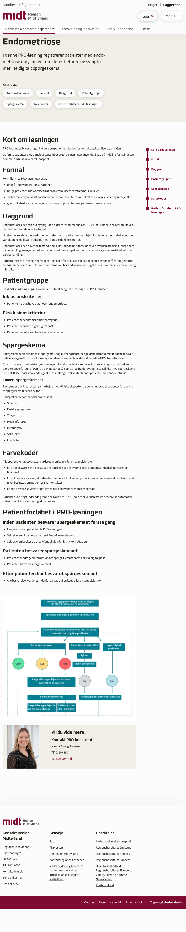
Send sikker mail (13, 878)
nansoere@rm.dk (62, 759)
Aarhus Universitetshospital (113, 841)
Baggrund (65, 93)
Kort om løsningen (18, 93)
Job (51, 841)
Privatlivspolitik (136, 902)
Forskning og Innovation (81, 29)
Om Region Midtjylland (63, 854)
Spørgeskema (15, 104)
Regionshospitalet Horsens (113, 854)
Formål (44, 93)
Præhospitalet (105, 885)
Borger (152, 5)
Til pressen (56, 847)
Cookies (89, 902)
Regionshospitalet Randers (113, 860)
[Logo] (25, 16)
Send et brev (10, 884)
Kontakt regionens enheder (66, 860)
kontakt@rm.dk (13, 871)
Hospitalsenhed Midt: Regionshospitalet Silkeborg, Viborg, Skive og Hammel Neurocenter (114, 872)
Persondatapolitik (110, 902)
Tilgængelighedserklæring (166, 902)
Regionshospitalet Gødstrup (113, 847)
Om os (146, 29)
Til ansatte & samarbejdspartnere (29, 29)
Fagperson (171, 5)
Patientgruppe (91, 93)
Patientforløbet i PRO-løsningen (78, 104)
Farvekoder (41, 104)
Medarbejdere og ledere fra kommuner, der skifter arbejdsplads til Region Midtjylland (66, 872)
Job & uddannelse (120, 29)
